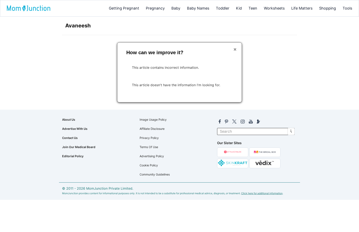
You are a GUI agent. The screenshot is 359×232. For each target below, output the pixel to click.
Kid (239, 8)
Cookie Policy (149, 165)
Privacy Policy (149, 138)
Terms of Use (149, 147)
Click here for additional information (262, 193)
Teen (252, 8)
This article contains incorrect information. (165, 67)
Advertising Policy (152, 156)
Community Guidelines (155, 174)
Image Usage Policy (153, 119)
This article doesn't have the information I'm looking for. (176, 85)
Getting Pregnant (124, 8)
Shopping (327, 8)
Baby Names (198, 8)
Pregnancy (155, 8)
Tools (347, 8)
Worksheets (274, 8)
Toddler (222, 8)
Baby (175, 8)
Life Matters (301, 8)
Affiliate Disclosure (152, 128)
